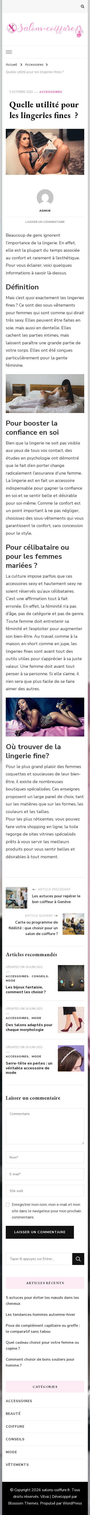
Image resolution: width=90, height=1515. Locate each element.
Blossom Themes (23, 1503)
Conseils (40, 976)
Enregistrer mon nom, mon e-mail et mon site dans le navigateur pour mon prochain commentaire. (46, 1211)
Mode (10, 980)
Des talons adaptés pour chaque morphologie (29, 1027)
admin (45, 211)
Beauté (13, 1413)
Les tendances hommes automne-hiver (40, 1314)
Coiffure (15, 1426)
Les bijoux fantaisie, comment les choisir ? (26, 990)
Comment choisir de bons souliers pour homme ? (40, 1362)
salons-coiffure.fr (56, 1490)
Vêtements (17, 1465)
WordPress (72, 1503)
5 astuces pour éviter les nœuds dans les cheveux (42, 1300)
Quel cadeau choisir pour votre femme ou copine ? (42, 1345)
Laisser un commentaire (45, 222)
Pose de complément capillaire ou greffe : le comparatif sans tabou (43, 1328)
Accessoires (50, 92)
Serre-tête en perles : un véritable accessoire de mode (29, 1068)
